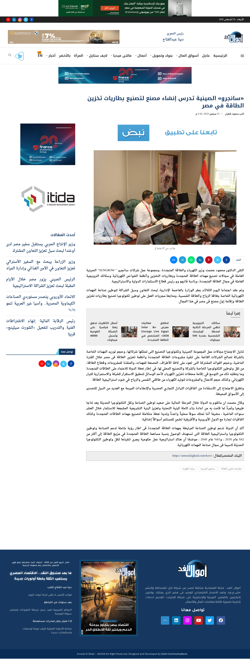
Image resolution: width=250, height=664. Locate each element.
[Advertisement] (125, 520)
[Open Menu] (242, 61)
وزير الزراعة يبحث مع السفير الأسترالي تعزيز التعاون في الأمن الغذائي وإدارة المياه (40, 270)
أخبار (51, 61)
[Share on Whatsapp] (191, 265)
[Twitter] (26, 19)
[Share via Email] (173, 265)
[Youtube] (8, 19)
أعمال (142, 61)
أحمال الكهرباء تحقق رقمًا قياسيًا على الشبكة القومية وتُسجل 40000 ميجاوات (103, 337)
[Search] (10, 61)
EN (40, 61)
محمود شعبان (232, 119)
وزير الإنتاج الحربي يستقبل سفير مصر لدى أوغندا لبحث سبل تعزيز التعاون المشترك (40, 253)
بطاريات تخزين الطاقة (231, 474)
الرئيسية (220, 61)
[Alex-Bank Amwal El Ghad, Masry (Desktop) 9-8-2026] (125, 3)
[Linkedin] (14, 19)
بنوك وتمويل (162, 61)
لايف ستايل (98, 61)
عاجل (206, 61)
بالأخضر (64, 61)
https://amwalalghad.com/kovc (192, 461)
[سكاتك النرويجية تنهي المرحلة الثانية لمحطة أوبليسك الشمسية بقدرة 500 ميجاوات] (232, 336)
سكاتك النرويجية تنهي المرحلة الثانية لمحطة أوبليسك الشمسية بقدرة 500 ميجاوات (206, 337)
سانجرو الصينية (208, 474)
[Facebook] (31, 19)
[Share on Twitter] (217, 265)
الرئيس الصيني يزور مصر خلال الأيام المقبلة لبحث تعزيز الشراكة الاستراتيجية (40, 288)
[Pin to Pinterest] (208, 265)
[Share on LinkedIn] (200, 265)
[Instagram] (20, 19)
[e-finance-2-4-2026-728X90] (125, 75)
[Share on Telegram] (182, 265)
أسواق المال (188, 61)
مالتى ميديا (122, 61)
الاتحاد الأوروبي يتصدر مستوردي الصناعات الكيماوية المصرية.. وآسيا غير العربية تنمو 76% (40, 309)
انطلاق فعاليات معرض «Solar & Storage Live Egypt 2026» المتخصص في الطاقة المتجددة (155, 337)
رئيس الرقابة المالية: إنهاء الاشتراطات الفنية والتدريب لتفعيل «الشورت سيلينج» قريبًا (40, 333)
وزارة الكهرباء (188, 474)
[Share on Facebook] (226, 265)
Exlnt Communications (174, 659)
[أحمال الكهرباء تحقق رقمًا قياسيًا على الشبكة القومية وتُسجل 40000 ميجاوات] (129, 336)
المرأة (78, 61)
